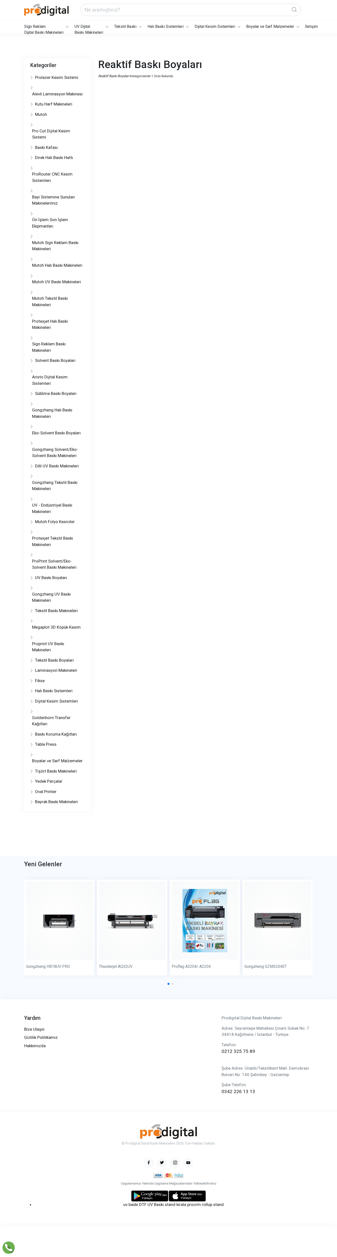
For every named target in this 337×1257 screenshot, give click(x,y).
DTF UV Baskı (151, 1204)
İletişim (311, 26)
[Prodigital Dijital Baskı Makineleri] (46, 10)
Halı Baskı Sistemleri (166, 26)
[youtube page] (188, 1163)
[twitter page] (162, 1163)
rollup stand (213, 1204)
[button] (168, 984)
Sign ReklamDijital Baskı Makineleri (43, 29)
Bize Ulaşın (34, 1029)
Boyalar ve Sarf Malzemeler (270, 26)
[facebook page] (149, 1163)
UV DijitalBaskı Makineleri (89, 29)
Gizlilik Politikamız (41, 1037)
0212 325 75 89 (238, 1051)
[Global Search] (294, 10)
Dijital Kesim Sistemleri (215, 26)
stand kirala (175, 1204)
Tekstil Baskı (125, 26)
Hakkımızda (35, 1045)
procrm (194, 1204)
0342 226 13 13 (238, 1091)
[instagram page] (175, 1163)
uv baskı (130, 1204)
